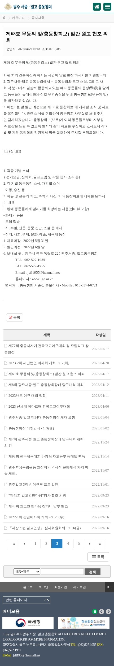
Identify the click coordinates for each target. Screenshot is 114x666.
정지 (95, 611)
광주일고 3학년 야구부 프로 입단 (33, 484)
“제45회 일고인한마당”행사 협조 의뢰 (37, 495)
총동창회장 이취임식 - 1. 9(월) (31, 428)
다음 (108, 611)
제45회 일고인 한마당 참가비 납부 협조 (38, 506)
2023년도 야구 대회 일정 (27, 396)
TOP (109, 587)
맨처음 (13, 543)
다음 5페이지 (89, 543)
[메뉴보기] (107, 7)
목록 (16, 317)
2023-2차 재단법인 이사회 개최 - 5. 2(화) (38, 363)
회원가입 (60, 587)
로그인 (43, 587)
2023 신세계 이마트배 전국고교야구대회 (39, 406)
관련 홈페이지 (16, 600)
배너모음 (11, 611)
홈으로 (28, 587)
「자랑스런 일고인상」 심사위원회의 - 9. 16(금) (44, 528)
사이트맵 (79, 587)
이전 (101, 611)
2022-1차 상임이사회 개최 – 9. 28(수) (36, 517)
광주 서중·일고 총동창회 (34, 6)
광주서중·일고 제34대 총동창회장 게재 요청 (41, 417)
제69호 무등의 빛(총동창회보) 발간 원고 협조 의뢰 (46, 374)
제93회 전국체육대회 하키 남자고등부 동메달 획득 (46, 456)
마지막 (100, 543)
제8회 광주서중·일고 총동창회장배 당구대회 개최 (46, 385)
